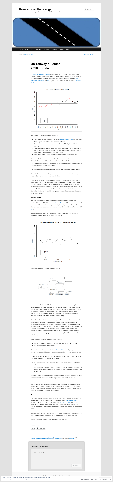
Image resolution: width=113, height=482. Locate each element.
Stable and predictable (66, 437)
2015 (35, 81)
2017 (77, 78)
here (71, 207)
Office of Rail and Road (66, 139)
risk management (40, 438)
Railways (33, 438)
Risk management (47, 437)
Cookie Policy (35, 479)
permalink (71, 438)
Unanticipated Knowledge (35, 9)
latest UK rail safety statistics (41, 74)
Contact (62, 49)
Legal (67, 49)
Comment (76, 465)
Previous (86, 54)
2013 (42, 81)
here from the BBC (65, 402)
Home (21, 49)
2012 (48, 81)
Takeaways (47, 49)
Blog (32, 49)
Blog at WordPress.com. (45, 476)
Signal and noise (56, 437)
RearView (38, 49)
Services (54, 49)
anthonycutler (58, 438)
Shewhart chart (49, 438)
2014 (39, 81)
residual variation (59, 350)
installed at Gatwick (70, 400)
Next (92, 54)
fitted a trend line (57, 203)
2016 (32, 81)
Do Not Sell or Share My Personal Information (63, 476)
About (26, 49)
